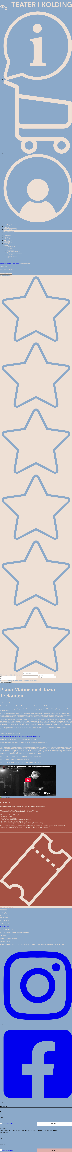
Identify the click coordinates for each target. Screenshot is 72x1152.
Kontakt (6, 245)
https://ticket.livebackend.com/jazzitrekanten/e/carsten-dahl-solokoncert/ (20, 736)
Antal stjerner (21, 678)
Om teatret (10, 248)
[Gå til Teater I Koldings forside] (36, 9)
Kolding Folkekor (12, 256)
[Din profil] (38, 222)
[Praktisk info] (38, 79)
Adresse (19, 677)
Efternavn (63, 675)
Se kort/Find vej (4, 926)
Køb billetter (7, 235)
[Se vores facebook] (38, 1102)
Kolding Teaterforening (10, 228)
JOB (5, 232)
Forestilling (28, 678)
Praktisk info (10, 250)
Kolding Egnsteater (9, 231)
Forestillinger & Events (10, 225)
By (39, 677)
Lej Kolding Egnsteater (13, 251)
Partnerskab (7, 239)
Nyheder (6, 237)
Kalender (6, 226)
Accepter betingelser (7, 1123)
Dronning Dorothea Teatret (11, 229)
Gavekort (6, 243)
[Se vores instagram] (38, 1024)
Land (58, 677)
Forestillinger (15, 263)
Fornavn (57, 675)
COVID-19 (10, 254)
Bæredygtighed (11, 246)
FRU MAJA (7, 240)
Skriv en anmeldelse (6, 273)
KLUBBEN (7, 242)
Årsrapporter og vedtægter (14, 253)
